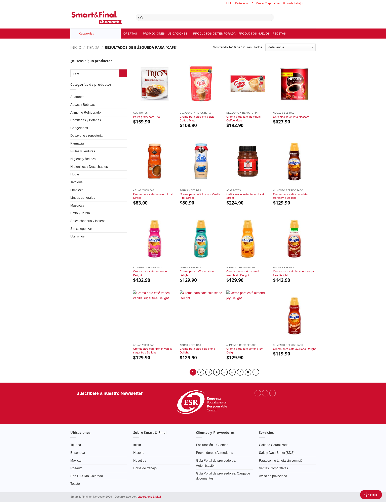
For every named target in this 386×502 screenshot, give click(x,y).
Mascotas (77, 205)
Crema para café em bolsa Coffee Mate (197, 118)
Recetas (279, 33)
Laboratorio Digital (149, 496)
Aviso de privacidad (273, 476)
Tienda (93, 47)
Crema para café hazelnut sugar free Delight (293, 273)
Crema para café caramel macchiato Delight (242, 273)
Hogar (74, 174)
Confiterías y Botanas (85, 120)
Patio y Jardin (80, 213)
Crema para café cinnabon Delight (197, 273)
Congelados (79, 128)
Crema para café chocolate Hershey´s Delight (290, 196)
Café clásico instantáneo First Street (245, 196)
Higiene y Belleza (83, 159)
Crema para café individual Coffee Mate (243, 118)
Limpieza (76, 190)
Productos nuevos (254, 33)
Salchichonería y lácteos (87, 221)
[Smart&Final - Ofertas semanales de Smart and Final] (100, 17)
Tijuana (75, 445)
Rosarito (76, 468)
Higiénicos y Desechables (89, 166)
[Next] (256, 372)
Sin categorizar (81, 228)
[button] (95, 34)
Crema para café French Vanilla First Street (200, 196)
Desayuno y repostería (86, 135)
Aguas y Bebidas (82, 104)
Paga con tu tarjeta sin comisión (281, 460)
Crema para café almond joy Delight (244, 350)
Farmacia (77, 143)
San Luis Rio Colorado (86, 476)
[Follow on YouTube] (313, 3)
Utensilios (77, 236)
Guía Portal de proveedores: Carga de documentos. (223, 476)
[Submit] (270, 17)
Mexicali (76, 460)
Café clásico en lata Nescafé (291, 116)
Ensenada (77, 452)
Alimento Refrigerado (85, 112)
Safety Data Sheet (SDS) (277, 452)
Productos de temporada (214, 33)
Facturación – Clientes (212, 445)
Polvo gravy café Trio (146, 116)
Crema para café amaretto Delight (150, 273)
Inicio (229, 3)
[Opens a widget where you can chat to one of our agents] (371, 495)
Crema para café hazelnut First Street (153, 196)
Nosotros (139, 460)
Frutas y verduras (82, 151)
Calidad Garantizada (273, 445)
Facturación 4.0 (244, 3)
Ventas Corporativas (268, 3)
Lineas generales (82, 197)
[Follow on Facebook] (306, 3)
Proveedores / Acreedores (214, 452)
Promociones (154, 33)
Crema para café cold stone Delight (197, 350)
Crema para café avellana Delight (294, 348)
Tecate (75, 483)
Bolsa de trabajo (293, 3)
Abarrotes (77, 97)
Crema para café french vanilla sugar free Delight (152, 350)
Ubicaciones (177, 33)
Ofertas (130, 33)
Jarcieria (76, 182)
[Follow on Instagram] (310, 3)
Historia (138, 452)
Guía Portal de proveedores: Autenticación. (216, 463)
